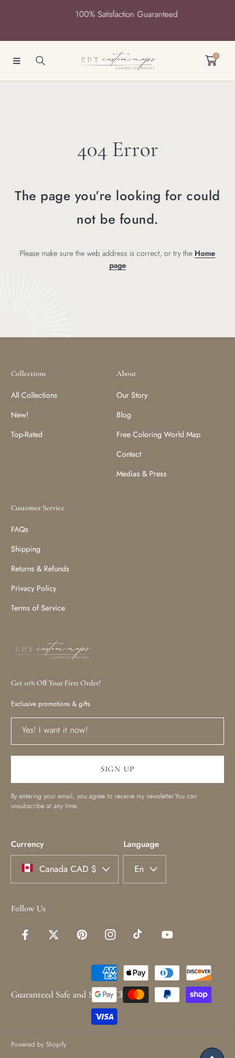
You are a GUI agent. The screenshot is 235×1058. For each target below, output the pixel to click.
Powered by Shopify (38, 1044)
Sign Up (117, 769)
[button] (16, 61)
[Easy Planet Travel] (117, 61)
